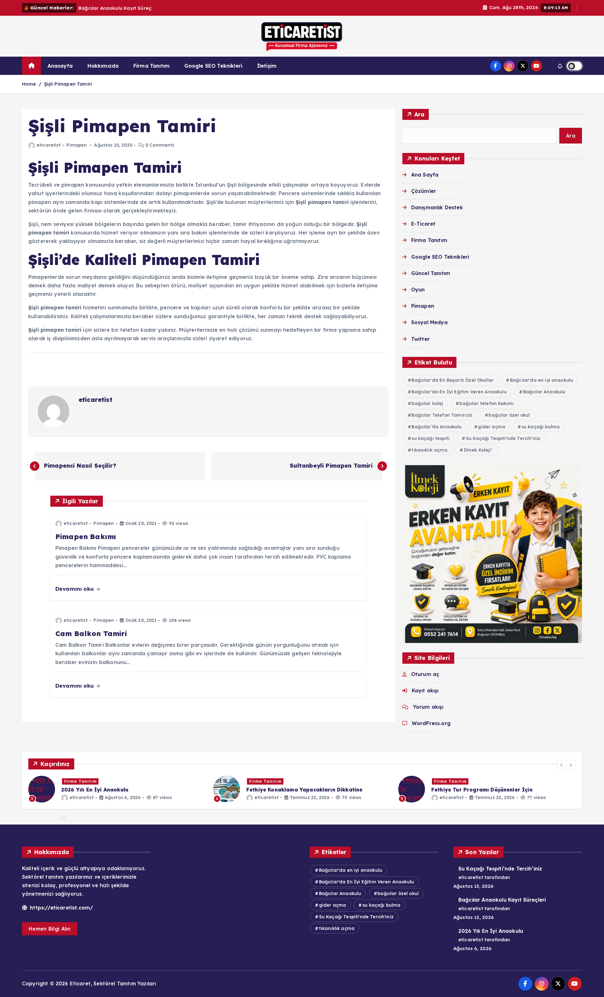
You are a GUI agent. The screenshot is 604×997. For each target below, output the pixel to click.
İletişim (267, 66)
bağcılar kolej (427, 403)
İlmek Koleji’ (478, 450)
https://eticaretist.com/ (60, 907)
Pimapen (76, 145)
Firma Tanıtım (151, 66)
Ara (419, 114)
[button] (562, 764)
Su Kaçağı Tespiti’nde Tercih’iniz (500, 868)
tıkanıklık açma (429, 450)
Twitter (420, 339)
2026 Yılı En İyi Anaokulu (490, 931)
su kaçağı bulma (541, 427)
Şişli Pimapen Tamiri (68, 84)
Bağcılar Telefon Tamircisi (441, 415)
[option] (117, 789)
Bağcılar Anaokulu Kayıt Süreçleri (502, 900)
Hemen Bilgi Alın (50, 929)
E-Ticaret (423, 224)
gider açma (491, 427)
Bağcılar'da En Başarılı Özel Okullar (452, 380)
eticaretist (48, 145)
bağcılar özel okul (509, 415)
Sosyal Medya (429, 322)
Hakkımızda (103, 66)
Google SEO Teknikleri (213, 66)
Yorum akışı (428, 707)
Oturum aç (425, 674)
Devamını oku (75, 588)
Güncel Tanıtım (430, 273)
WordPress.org (431, 723)
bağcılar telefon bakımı (486, 403)
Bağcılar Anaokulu (544, 392)
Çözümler (423, 191)
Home (29, 84)
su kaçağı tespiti (430, 438)
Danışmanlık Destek (437, 207)
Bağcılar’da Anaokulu (436, 427)
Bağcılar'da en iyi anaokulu (541, 380)
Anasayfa (60, 66)
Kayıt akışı (425, 690)
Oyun (418, 289)
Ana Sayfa (425, 175)
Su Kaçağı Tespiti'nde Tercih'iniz (503, 438)
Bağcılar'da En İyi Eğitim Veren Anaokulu (458, 392)
